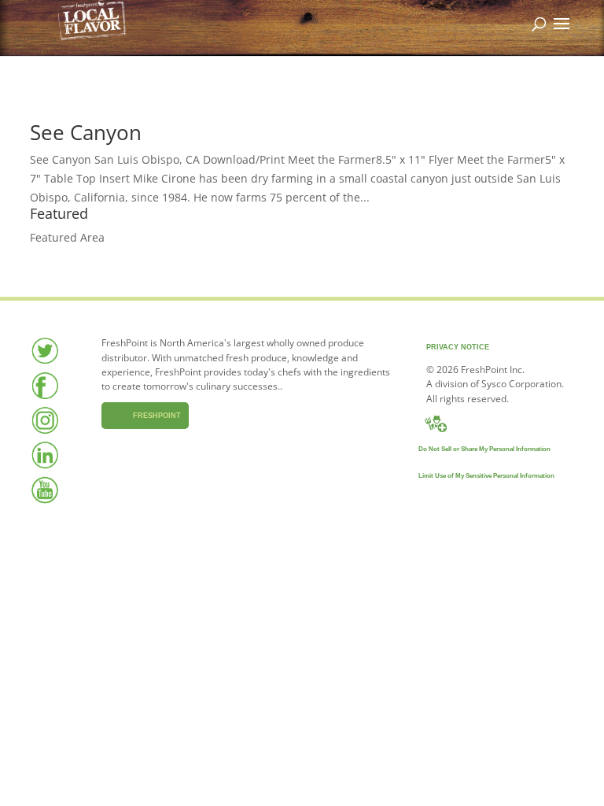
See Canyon (86, 132)
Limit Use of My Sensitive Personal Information (486, 475)
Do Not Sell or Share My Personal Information (484, 449)
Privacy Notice (457, 347)
